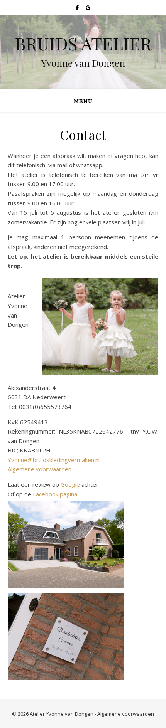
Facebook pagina (55, 494)
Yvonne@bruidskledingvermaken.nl (54, 460)
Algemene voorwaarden (39, 469)
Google (70, 484)
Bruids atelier (83, 43)
